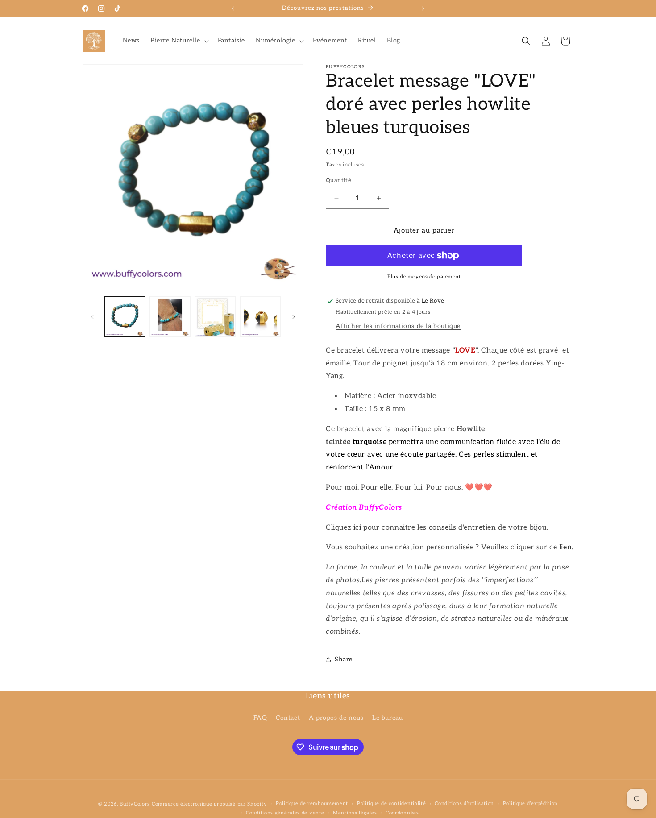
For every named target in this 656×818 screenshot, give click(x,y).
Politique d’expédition (530, 804)
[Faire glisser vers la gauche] (92, 317)
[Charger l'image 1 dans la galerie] (124, 316)
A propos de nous (336, 718)
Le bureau (387, 718)
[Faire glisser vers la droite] (293, 317)
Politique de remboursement (312, 804)
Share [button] (344, 659)
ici (357, 527)
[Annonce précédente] (233, 8)
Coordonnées (402, 813)
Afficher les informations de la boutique (398, 326)
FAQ (260, 718)
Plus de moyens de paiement (424, 277)
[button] (178, 40)
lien (565, 547)
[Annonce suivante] (423, 8)
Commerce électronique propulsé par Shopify (209, 804)
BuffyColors (135, 804)
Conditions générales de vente (285, 813)
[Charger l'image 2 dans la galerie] (169, 316)
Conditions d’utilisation (464, 804)
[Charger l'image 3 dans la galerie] (215, 316)
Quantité (338, 180)
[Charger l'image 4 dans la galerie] (260, 316)
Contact (288, 718)
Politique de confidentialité (391, 804)
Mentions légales (355, 813)
